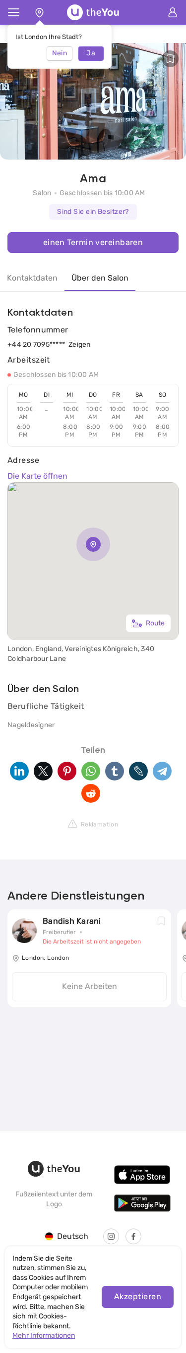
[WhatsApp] (90, 771)
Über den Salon (99, 278)
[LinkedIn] (19, 771)
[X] (43, 771)
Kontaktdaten (32, 278)
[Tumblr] (114, 771)
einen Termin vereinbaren (93, 242)
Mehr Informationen (43, 1335)
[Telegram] (162, 771)
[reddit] (90, 793)
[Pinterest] (67, 771)
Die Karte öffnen (37, 476)
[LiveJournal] (138, 771)
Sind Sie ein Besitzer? (93, 211)
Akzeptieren (137, 1296)
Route (155, 623)
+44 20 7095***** (36, 344)
